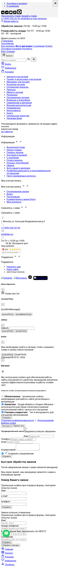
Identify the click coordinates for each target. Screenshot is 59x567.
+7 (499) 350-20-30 (10, 18)
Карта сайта (12, 269)
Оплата (48, 46)
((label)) (5, 328)
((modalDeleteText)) (23, 314)
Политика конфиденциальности (17, 420)
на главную (7, 131)
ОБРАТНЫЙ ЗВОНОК (16, 272)
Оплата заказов (15, 160)
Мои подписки (14, 202)
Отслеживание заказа (18, 191)
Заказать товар (29, 16)
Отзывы (11, 51)
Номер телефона (10, 526)
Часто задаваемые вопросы (21, 176)
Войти (10, 194)
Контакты (27, 48)
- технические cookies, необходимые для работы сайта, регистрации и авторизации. (25, 399)
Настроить (6, 426)
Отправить (6, 456)
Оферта (10, 165)
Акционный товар (16, 147)
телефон (6, 501)
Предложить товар (11, 16)
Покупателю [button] (7, 43)
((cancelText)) (7, 314)
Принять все (19, 426)
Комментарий (8, 449)
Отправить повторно (10, 545)
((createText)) (21, 331)
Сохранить (6, 418)
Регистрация (13, 196)
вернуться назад (9, 129)
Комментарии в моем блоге (21, 199)
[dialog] (29, 442)
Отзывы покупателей (18, 163)
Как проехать (40, 18)
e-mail (4, 496)
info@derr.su (27, 18)
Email (3, 442)
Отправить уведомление (19, 453)
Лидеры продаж (15, 152)
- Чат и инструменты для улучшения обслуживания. (27, 413)
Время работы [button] (10, 21)
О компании (13, 6)
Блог (3, 51)
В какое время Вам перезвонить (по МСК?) (24, 531)
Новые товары (14, 150)
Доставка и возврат (17, 3)
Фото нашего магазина (18, 168)
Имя (26, 436)
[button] (29, 142)
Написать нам (14, 266)
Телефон (5, 439)
